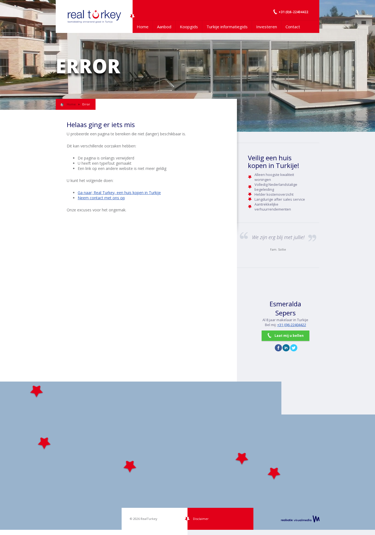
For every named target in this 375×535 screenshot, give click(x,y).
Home (143, 26)
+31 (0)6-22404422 (291, 324)
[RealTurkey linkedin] (286, 347)
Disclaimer (201, 519)
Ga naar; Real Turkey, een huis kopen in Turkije (119, 192)
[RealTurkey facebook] (278, 347)
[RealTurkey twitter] (293, 347)
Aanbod (164, 26)
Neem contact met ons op (101, 197)
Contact (293, 26)
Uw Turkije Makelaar (94, 16)
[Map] (187, 456)
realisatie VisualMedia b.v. (300, 518)
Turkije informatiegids (227, 26)
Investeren (266, 26)
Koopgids (189, 26)
